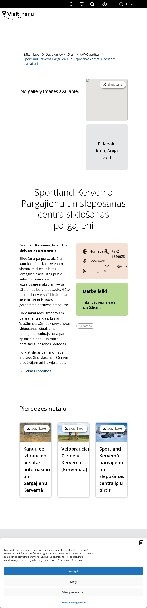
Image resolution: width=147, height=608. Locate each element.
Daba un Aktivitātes (60, 54)
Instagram (98, 270)
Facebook (97, 261)
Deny (73, 582)
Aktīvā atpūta (89, 54)
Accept (73, 571)
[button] (141, 542)
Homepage (98, 251)
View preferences (73, 592)
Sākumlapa (31, 54)
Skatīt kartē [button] (115, 84)
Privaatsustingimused (74, 602)
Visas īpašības (38, 371)
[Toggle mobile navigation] (139, 15)
